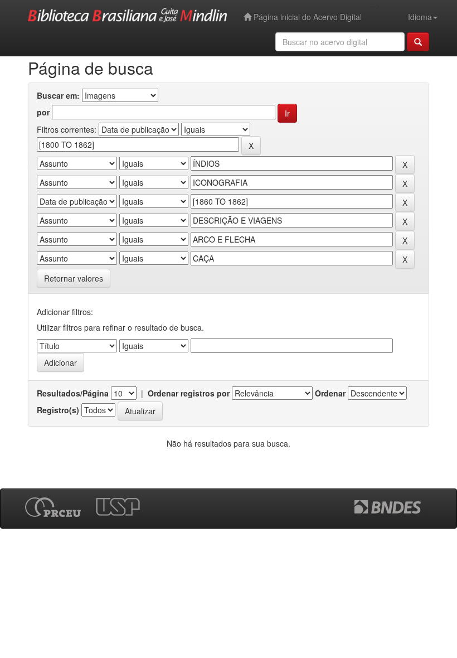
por (43, 112)
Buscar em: (58, 95)
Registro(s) (58, 409)
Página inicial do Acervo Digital (306, 16)
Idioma (420, 16)
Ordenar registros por (189, 393)
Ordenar (330, 393)
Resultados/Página (73, 393)
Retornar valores (73, 278)
